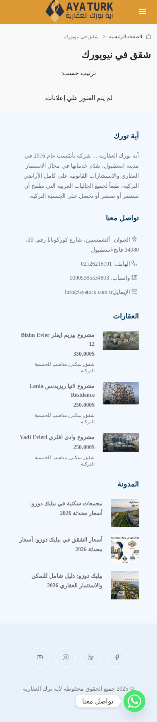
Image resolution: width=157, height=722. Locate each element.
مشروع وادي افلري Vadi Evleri (57, 437)
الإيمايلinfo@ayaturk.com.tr (97, 292)
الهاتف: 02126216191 (105, 264)
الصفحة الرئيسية (125, 36)
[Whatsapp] (134, 701)
